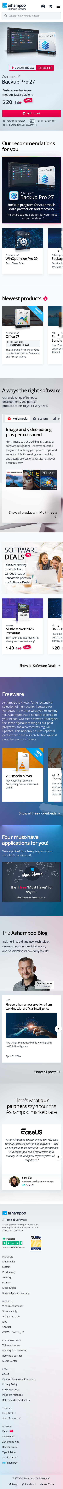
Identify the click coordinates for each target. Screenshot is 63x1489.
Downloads (8, 1436)
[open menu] (58, 6)
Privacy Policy (9, 1384)
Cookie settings (10, 1389)
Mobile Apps (9, 1287)
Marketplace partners (14, 1350)
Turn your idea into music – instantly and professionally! (22, 639)
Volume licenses (11, 1345)
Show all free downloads (37, 813)
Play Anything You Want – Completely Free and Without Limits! (22, 784)
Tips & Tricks (9, 1452)
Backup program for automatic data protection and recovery (31, 206)
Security (6, 1277)
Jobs (4, 1321)
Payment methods (12, 1394)
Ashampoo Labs (11, 1316)
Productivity (9, 1272)
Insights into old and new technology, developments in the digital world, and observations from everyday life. (26, 946)
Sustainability (9, 1311)
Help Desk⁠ (7, 1413)
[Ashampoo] (14, 1213)
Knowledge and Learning (16, 1293)
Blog (14, 1484)
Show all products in (33, 512)
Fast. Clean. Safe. (15, 263)
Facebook (30, 1484)
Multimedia (8, 1261)
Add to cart (33, 113)
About (5, 1373)
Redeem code (9, 1447)
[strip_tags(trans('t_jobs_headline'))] (36, 1243)
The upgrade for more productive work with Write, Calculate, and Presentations (23, 353)
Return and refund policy (16, 1400)
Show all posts (45, 1072)
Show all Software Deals (37, 665)
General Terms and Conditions (19, 1379)
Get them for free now (29, 897)
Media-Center (9, 1361)
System (6, 1266)
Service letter (9, 1457)
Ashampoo (10, 1463)
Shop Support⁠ (10, 1418)
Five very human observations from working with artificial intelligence (29, 1007)
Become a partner (12, 1355)
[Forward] (58, 251)
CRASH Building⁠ (11, 1332)
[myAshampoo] (43, 6)
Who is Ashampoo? (12, 1306)
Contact (6, 1326)
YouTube (49, 1484)
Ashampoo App (10, 1441)
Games (6, 1282)
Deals (7, 1431)
